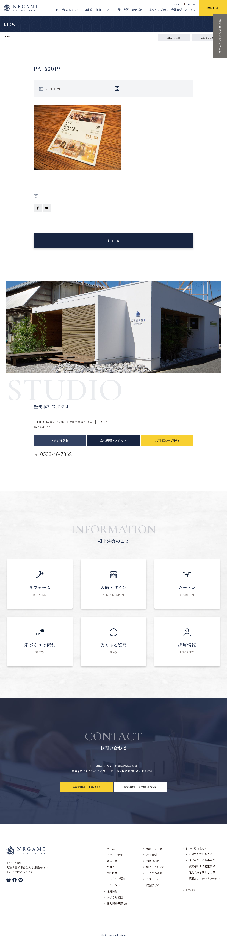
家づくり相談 (115, 897)
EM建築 (87, 9)
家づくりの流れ (158, 9)
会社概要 (183, 9)
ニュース (112, 861)
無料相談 (212, 8)
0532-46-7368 (56, 453)
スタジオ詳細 (60, 440)
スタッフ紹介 (117, 878)
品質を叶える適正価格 (202, 866)
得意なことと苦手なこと (203, 860)
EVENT (176, 4)
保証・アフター (105, 9)
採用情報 (112, 891)
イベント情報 (115, 854)
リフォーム (152, 879)
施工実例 (123, 9)
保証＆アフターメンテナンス (204, 881)
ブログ (111, 867)
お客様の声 (138, 9)
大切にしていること (200, 854)
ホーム (111, 848)
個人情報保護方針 (117, 903)
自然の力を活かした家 (202, 872)
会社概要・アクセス (113, 440)
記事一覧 (113, 241)
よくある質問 (154, 873)
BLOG (191, 4)
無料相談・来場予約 (86, 787)
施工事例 (151, 854)
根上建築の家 (67, 9)
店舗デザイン (154, 885)
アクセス (114, 884)
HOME (7, 36)
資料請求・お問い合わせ (140, 787)
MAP (104, 422)
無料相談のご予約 (167, 440)
